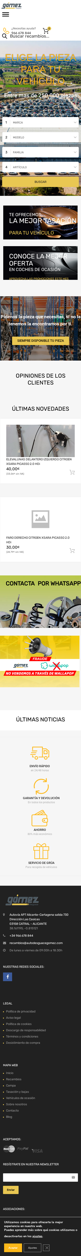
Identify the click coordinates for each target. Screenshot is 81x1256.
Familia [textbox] (18, 152)
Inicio (9, 1073)
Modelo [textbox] (18, 137)
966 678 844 (21, 33)
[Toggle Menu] (5, 15)
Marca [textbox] (18, 122)
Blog (9, 1117)
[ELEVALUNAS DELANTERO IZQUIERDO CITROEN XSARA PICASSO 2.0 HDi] (40, 441)
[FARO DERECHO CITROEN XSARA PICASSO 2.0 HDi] (40, 519)
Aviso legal (13, 1018)
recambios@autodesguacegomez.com (36, 943)
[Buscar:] (34, 36)
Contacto (12, 1110)
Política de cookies (19, 1024)
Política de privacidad (20, 1011)
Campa (11, 1085)
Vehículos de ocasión (20, 1098)
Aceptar (13, 1248)
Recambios (13, 1079)
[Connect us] (7, 976)
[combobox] (40, 122)
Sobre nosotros (16, 1104)
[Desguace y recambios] (21, 5)
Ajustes (32, 1248)
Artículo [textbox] (20, 167)
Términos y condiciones (22, 1036)
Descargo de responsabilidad (26, 1030)
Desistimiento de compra (23, 1043)
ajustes (37, 1236)
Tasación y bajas (17, 1092)
